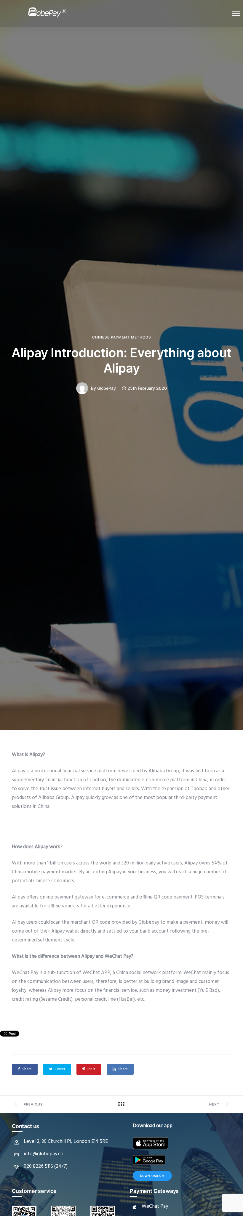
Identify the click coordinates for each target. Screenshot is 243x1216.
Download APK (152, 1176)
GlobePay (106, 388)
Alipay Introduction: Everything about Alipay (121, 360)
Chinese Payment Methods (121, 337)
